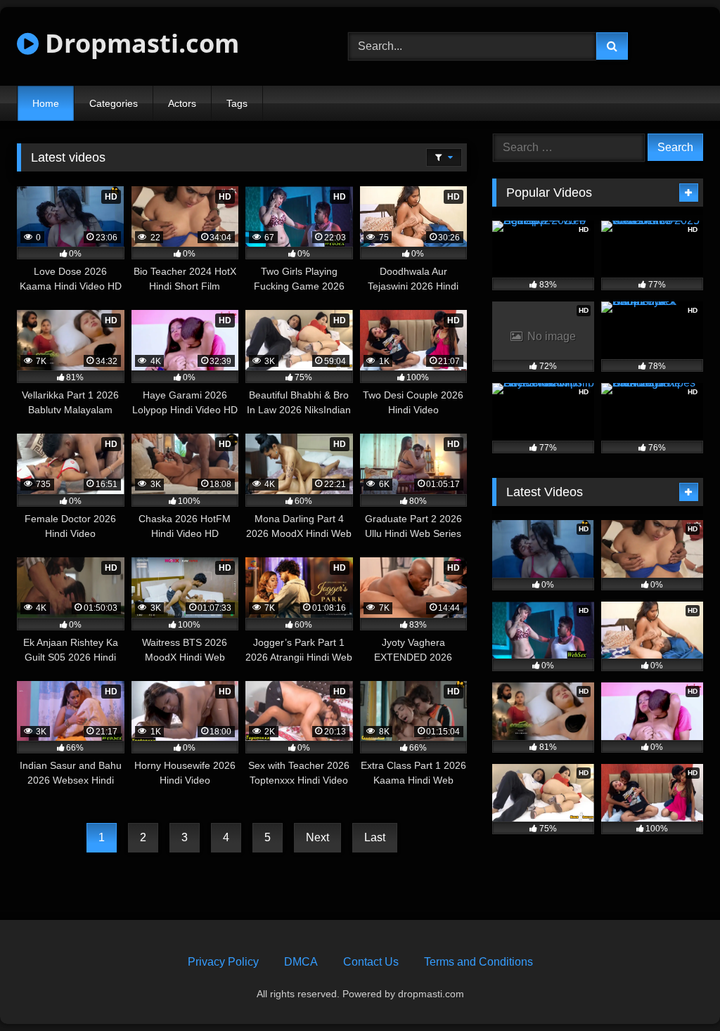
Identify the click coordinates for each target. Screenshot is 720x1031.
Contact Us (371, 962)
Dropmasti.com (139, 43)
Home (45, 103)
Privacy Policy (223, 962)
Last (374, 837)
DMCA (301, 962)
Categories (113, 103)
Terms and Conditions (478, 962)
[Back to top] (676, 989)
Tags (237, 103)
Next (317, 837)
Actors (182, 103)
